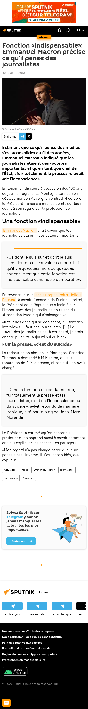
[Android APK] (15, 672)
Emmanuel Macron (19, 230)
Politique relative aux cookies (22, 643)
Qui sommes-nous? (15, 631)
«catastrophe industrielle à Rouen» (42, 297)
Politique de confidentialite (43, 637)
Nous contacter (12, 637)
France (24, 469)
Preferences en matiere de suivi (24, 660)
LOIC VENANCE (26, 128)
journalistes (67, 469)
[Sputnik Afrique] (12, 32)
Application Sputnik (43, 654)
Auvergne (28, 477)
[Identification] (59, 30)
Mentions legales (42, 631)
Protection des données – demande (26, 648)
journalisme (11, 477)
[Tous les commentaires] (6, 703)
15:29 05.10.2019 (13, 73)
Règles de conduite (15, 654)
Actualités (9, 469)
